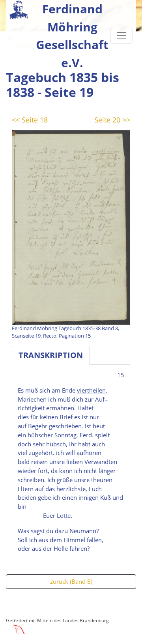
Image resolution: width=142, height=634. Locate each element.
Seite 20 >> (112, 119)
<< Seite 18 (30, 119)
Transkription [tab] (51, 355)
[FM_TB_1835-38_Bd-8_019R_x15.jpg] (71, 226)
